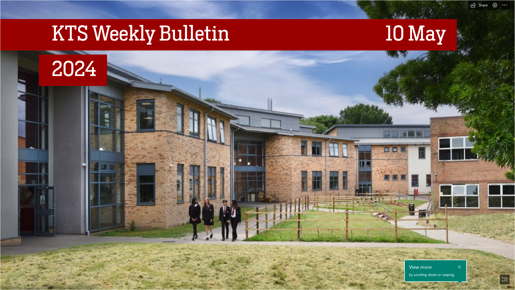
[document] (257, 145)
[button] (479, 5)
